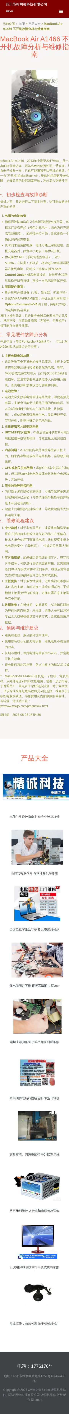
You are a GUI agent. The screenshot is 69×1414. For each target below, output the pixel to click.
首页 (22, 23)
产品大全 (34, 23)
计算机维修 (58, 1389)
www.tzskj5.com (39, 1389)
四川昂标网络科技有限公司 (21, 1395)
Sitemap (36, 1399)
